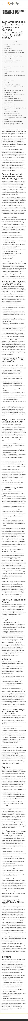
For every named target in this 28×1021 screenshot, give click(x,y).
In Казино (6, 64)
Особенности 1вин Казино (9, 104)
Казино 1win (6, 82)
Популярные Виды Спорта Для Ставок (12, 58)
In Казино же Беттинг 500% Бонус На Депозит (13, 60)
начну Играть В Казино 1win (10, 80)
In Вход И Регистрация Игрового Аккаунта (13, 121)
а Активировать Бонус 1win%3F (10, 106)
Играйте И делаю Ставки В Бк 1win (11, 111)
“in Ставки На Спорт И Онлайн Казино (12, 113)
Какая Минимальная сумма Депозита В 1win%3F (14, 94)
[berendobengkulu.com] (14, 3)
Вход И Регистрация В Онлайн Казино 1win (13, 56)
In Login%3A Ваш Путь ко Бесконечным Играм (13, 90)
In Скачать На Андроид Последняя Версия (13, 50)
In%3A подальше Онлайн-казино (11, 92)
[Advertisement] (14, 17)
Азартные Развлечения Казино (10, 62)
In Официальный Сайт (8, 96)
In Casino (6, 78)
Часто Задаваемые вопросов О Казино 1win (13, 115)
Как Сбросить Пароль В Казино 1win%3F (12, 98)
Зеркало (5, 69)
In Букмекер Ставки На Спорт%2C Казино (13, 84)
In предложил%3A (7, 48)
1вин (17, 194)
